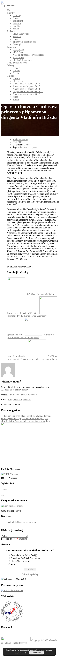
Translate (23, 539)
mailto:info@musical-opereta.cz (21, 522)
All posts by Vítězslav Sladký (14, 389)
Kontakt (16, 39)
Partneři (16, 70)
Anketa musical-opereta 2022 (26, 94)
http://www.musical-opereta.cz (24, 394)
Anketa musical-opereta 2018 (26, 89)
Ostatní (16, 73)
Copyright (17, 44)
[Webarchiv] (12, 621)
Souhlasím (36, 652)
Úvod (9, 10)
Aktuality (17, 15)
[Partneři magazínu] (12, 590)
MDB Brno (18, 52)
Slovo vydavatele (21, 34)
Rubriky (11, 13)
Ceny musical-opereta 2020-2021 (28, 91)
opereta (34, 147)
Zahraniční (18, 21)
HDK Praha (18, 57)
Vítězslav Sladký (20, 139)
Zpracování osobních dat (24, 41)
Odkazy (10, 65)
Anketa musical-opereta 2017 (26, 86)
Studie (16, 28)
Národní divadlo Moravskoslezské (28, 55)
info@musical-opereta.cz (19, 399)
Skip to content (8, 5)
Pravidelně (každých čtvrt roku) (25, 558)
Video (15, 97)
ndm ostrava (24, 147)
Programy (11, 47)
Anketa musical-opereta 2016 (26, 83)
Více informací (20, 653)
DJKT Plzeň (18, 49)
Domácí (16, 18)
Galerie (10, 76)
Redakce (11, 31)
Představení (18, 81)
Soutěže (16, 26)
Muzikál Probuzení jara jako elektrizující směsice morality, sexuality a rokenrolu (26, 419)
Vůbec (14, 564)
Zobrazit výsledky (30, 574)
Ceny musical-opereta (17, 62)
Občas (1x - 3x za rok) (21, 561)
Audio (16, 99)
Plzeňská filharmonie (22, 60)
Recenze (17, 23)
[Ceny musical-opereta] (12, 506)
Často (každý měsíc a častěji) (24, 555)
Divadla (16, 68)
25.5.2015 (17, 142)
